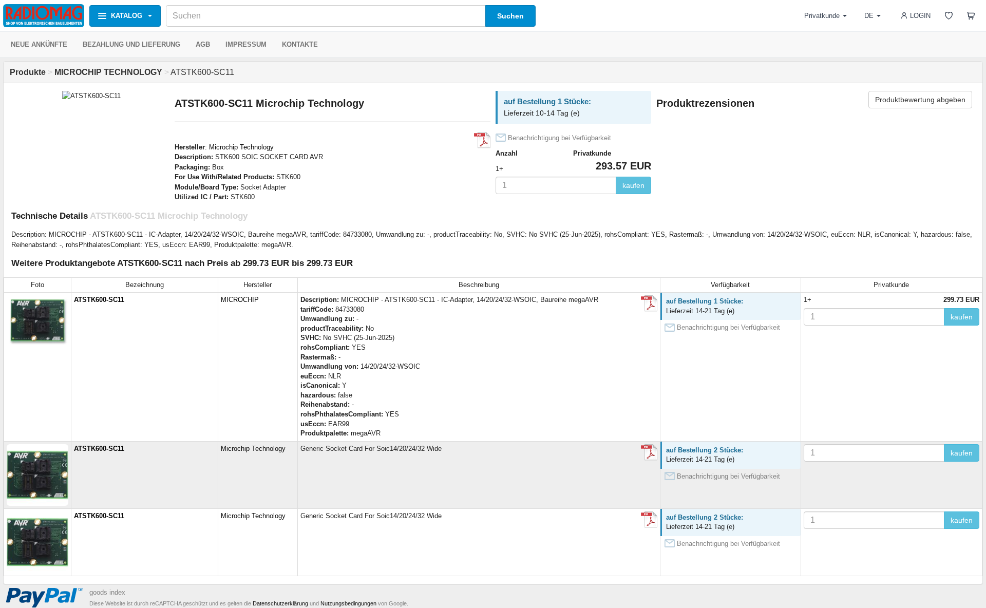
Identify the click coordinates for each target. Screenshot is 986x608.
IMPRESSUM (246, 44)
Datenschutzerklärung (280, 603)
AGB (203, 44)
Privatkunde (822, 16)
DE (869, 16)
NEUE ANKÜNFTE (39, 44)
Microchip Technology (241, 147)
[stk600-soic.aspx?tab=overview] (649, 303)
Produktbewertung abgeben (920, 100)
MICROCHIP (240, 299)
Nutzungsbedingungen (348, 603)
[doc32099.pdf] (482, 140)
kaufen (633, 185)
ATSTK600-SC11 (99, 299)
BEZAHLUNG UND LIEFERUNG (131, 44)
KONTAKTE (300, 44)
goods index (107, 592)
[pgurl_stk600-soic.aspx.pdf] (649, 452)
